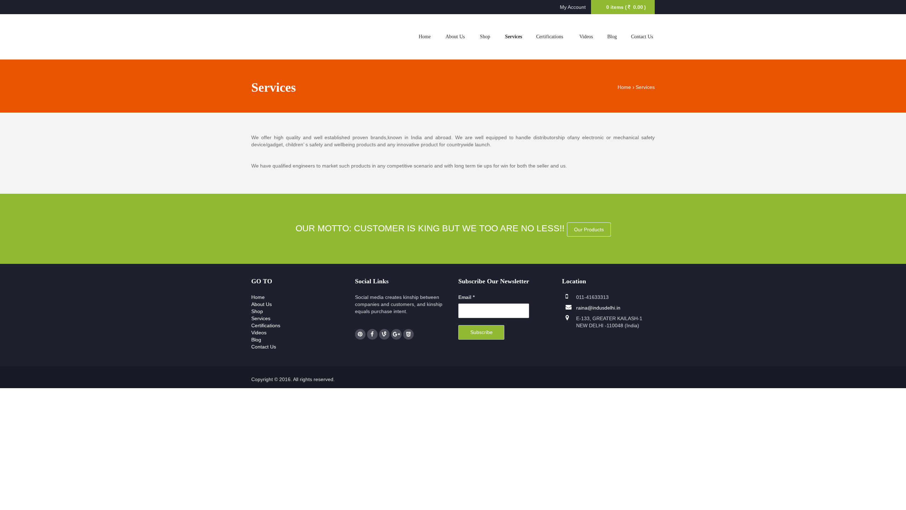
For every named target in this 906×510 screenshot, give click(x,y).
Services (513, 36)
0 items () (626, 7)
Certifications (549, 36)
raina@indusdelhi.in (598, 308)
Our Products (589, 229)
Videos (586, 36)
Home (425, 36)
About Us (455, 36)
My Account (573, 7)
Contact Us (642, 36)
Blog (612, 36)
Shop (485, 36)
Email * (466, 297)
